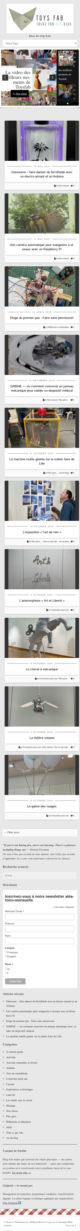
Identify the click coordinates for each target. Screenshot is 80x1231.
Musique (10, 1105)
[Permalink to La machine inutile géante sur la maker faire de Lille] (41, 427)
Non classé (21, 93)
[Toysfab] (40, 18)
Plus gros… (12, 1116)
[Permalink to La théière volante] (41, 706)
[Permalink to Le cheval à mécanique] (41, 637)
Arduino (10, 1068)
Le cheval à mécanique (42, 669)
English (11, 956)
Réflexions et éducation (58, 327)
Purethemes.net (21, 1222)
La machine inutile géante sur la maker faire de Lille (34, 1036)
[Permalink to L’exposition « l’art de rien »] (41, 500)
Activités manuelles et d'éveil (21, 1062)
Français (12, 952)
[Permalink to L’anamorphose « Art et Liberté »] (41, 569)
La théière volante (42, 738)
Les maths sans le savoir (19, 1100)
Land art (10, 1095)
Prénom (9, 923)
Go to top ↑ (71, 1225)
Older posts (12, 832)
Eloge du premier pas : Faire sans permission (41, 318)
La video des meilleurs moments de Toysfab (17, 79)
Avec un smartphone (17, 1073)
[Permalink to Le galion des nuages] (41, 774)
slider (9, 1127)
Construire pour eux (60, 610)
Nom (8, 935)
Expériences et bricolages (20, 1089)
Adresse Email (14, 911)
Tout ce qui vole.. (50, 541)
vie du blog (64, 473)
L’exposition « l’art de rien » (42, 532)
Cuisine (10, 1084)
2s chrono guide (14, 1052)
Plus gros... (64, 400)
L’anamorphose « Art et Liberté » (42, 600)
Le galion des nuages (42, 806)
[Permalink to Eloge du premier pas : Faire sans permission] (41, 286)
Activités (11, 1057)
